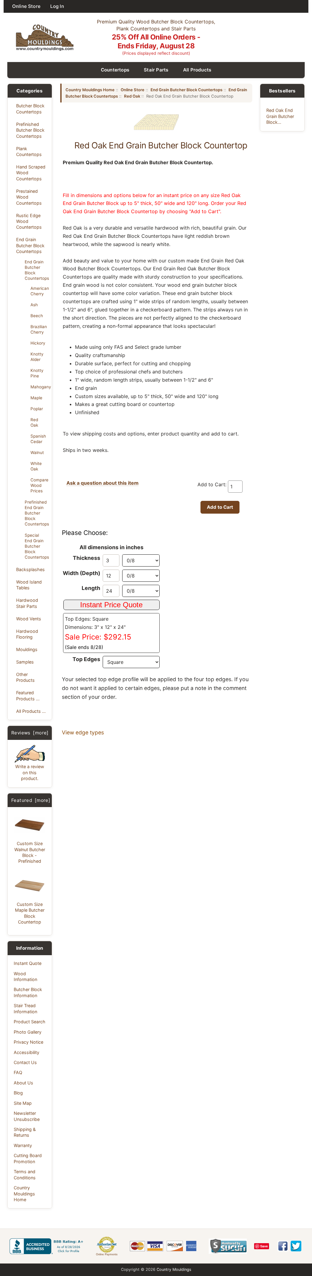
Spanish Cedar (38, 439)
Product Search (29, 1021)
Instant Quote (27, 963)
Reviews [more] (30, 733)
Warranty (23, 1145)
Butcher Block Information (28, 992)
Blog (18, 1092)
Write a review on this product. (29, 772)
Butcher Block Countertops (30, 108)
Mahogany (39, 386)
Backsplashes (30, 569)
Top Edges (86, 659)
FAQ (18, 1072)
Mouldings (26, 649)
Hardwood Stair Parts (27, 603)
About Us (23, 1082)
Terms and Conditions (25, 1174)
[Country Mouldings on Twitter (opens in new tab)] (296, 1246)
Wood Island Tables (29, 584)
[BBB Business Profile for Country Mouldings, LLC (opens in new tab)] (47, 1246)
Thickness (86, 558)
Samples (25, 661)
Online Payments (107, 1254)
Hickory (37, 343)
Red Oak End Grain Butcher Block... (280, 116)
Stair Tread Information (25, 1008)
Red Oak (34, 422)
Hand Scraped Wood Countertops (30, 172)
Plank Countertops (29, 151)
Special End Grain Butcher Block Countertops (36, 546)
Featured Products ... (28, 695)
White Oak (36, 466)
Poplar (36, 408)
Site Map (23, 1103)
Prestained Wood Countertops (29, 197)
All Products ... (31, 711)
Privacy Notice (28, 1042)
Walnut (37, 452)
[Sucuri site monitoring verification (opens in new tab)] (228, 1246)
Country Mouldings (174, 1269)
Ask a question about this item (102, 483)
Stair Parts (156, 70)
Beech (36, 315)
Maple (36, 397)
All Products (197, 70)
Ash (34, 304)
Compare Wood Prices (39, 485)
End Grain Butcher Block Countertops (30, 245)
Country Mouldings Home (24, 1193)
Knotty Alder (36, 357)
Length (91, 588)
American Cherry (39, 291)
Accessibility (26, 1052)
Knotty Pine (36, 373)
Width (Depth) (81, 573)
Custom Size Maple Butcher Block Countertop (29, 913)
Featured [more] (30, 800)
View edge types (83, 732)
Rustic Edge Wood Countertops (29, 221)
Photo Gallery (27, 1032)
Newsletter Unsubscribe (27, 1116)
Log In (57, 6)
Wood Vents (28, 618)
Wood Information (25, 976)
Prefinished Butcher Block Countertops (30, 130)
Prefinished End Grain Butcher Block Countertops (36, 513)
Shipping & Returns (25, 1132)
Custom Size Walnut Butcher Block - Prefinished (29, 852)
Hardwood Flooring (27, 634)
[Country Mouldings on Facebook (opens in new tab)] (283, 1246)
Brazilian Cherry (38, 329)
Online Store (26, 6)
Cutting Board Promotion (28, 1158)
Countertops (115, 70)
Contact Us (25, 1062)
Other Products (25, 677)
